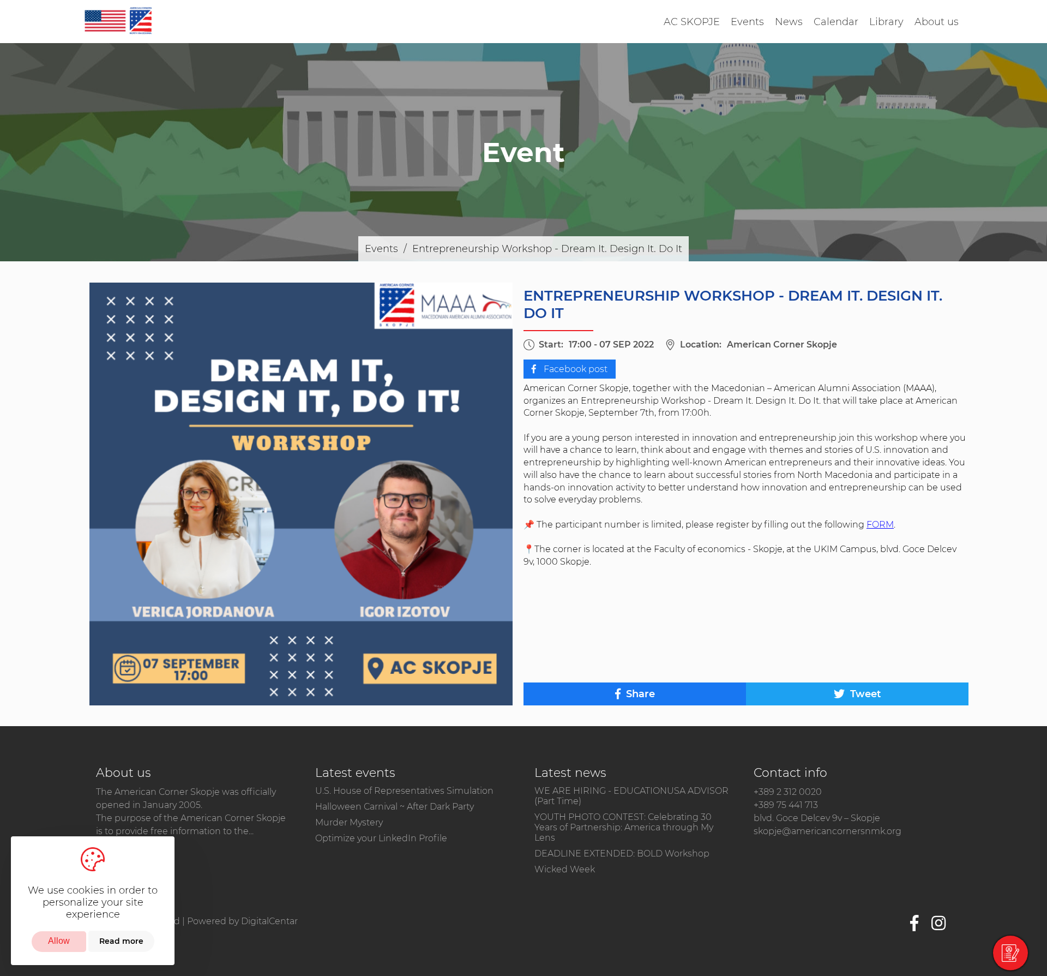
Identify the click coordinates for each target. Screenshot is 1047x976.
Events (747, 22)
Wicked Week (564, 869)
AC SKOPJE (692, 22)
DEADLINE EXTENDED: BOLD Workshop (621, 853)
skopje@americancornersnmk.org (827, 831)
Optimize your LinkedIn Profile (381, 838)
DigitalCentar (269, 921)
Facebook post (574, 369)
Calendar (836, 22)
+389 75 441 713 (786, 805)
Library (886, 22)
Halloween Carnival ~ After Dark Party (394, 806)
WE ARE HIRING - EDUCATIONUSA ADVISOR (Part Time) (631, 796)
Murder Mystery (349, 822)
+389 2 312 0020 (788, 792)
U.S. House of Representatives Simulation (404, 791)
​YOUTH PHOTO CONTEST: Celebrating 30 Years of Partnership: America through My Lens (623, 827)
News (789, 22)
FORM (880, 524)
